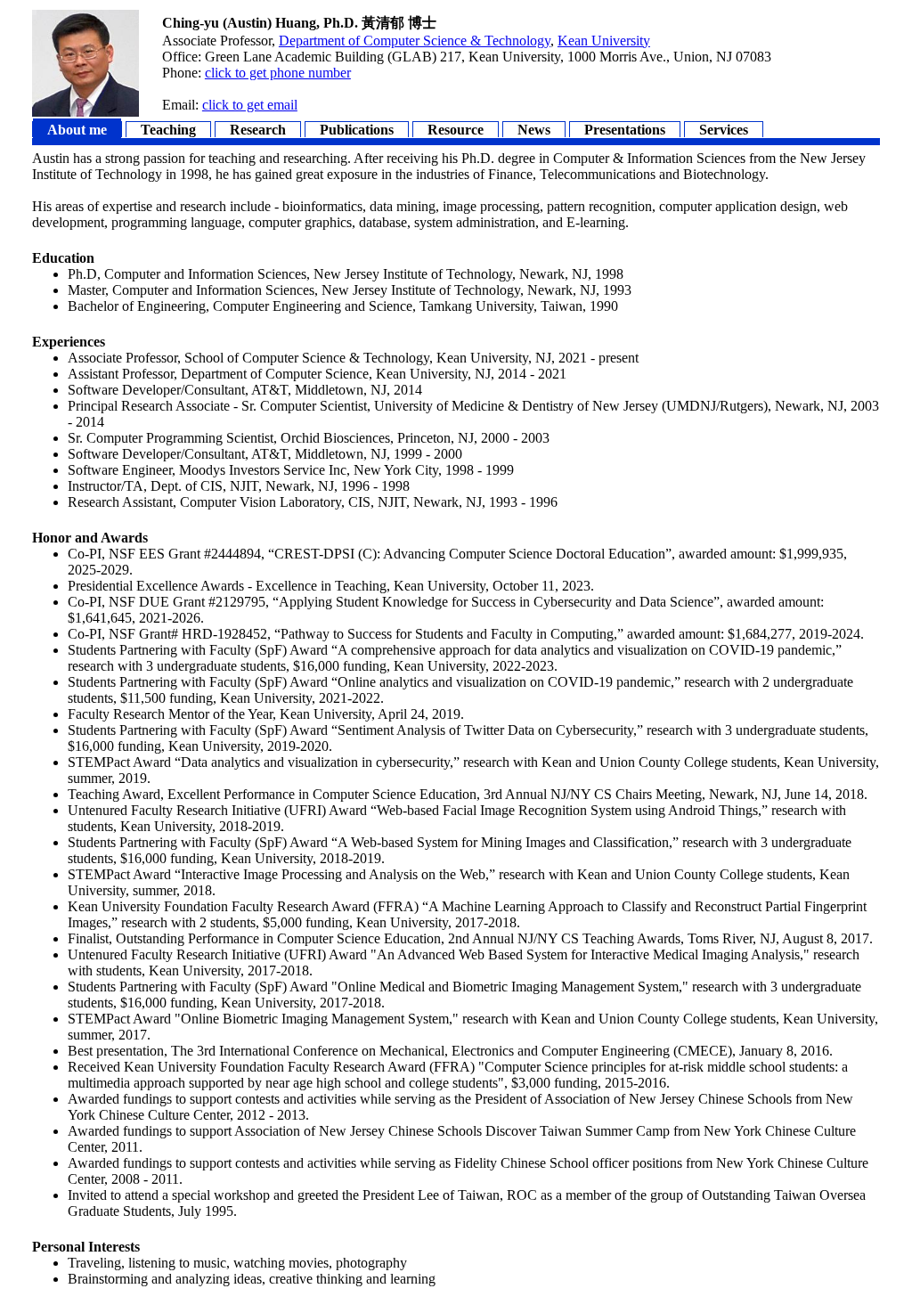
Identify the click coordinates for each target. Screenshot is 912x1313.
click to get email (249, 104)
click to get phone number (278, 72)
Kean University (604, 40)
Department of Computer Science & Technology (414, 40)
